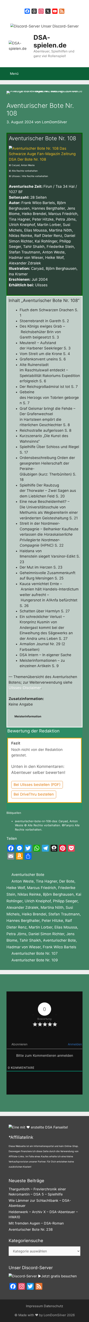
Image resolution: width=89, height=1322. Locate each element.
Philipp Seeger (65, 901)
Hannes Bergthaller (23, 920)
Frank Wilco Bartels (59, 947)
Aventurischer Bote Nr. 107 (34, 953)
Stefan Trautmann (64, 914)
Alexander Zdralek (22, 907)
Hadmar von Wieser (23, 947)
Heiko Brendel (34, 914)
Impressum (34, 1306)
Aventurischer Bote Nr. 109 (34, 960)
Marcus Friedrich (41, 888)
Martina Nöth (52, 907)
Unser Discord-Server (59, 26)
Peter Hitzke (52, 920)
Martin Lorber (40, 927)
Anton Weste (22, 881)
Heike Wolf (15, 888)
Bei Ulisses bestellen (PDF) (37, 784)
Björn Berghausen (58, 894)
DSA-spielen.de (50, 41)
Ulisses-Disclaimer (25, 688)
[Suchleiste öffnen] (82, 73)
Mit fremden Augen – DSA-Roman (36, 1223)
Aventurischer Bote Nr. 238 (31, 1229)
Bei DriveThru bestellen (34, 794)
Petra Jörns (16, 934)
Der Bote (66, 881)
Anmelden (74, 1044)
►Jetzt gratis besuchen (57, 1276)
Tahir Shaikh (30, 940)
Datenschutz (53, 1306)
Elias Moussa (65, 927)
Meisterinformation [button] (27, 716)
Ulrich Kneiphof (38, 901)
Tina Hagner (46, 881)
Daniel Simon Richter (46, 934)
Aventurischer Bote (27, 874)
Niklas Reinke (29, 894)
